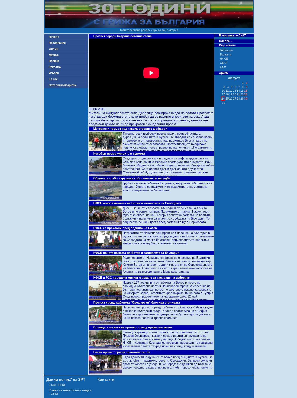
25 (227, 98)
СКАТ (223, 63)
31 (223, 102)
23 (245, 94)
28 (238, 98)
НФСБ (224, 58)
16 (245, 90)
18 (227, 94)
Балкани (225, 54)
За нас (53, 79)
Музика (54, 55)
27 (234, 98)
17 (223, 94)
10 (223, 90)
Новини (54, 61)
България (226, 50)
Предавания (57, 43)
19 (230, 94)
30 (245, 98)
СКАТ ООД (57, 385)
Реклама (55, 67)
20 (234, 94)
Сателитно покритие (63, 85)
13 (234, 90)
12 (230, 90)
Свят (223, 67)
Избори (54, 73)
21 (238, 94)
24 (223, 98)
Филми (53, 49)
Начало (54, 37)
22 (242, 94)
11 (227, 90)
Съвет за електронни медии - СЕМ (70, 392)
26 (230, 98)
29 (242, 98)
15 (242, 90)
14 (238, 90)
